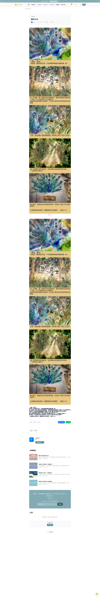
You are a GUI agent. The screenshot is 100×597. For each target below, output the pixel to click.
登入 (84, 4)
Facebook (62, 422)
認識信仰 (39, 4)
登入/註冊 (50, 524)
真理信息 (29, 8)
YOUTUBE (51, 4)
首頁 (29, 4)
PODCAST (45, 4)
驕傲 (31, 430)
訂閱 (60, 504)
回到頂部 (51, 531)
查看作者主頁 (39, 442)
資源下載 (63, 4)
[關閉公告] (98, 1)
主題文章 (33, 4)
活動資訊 (58, 4)
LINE (69, 422)
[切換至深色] (80, 4)
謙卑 (35, 430)
